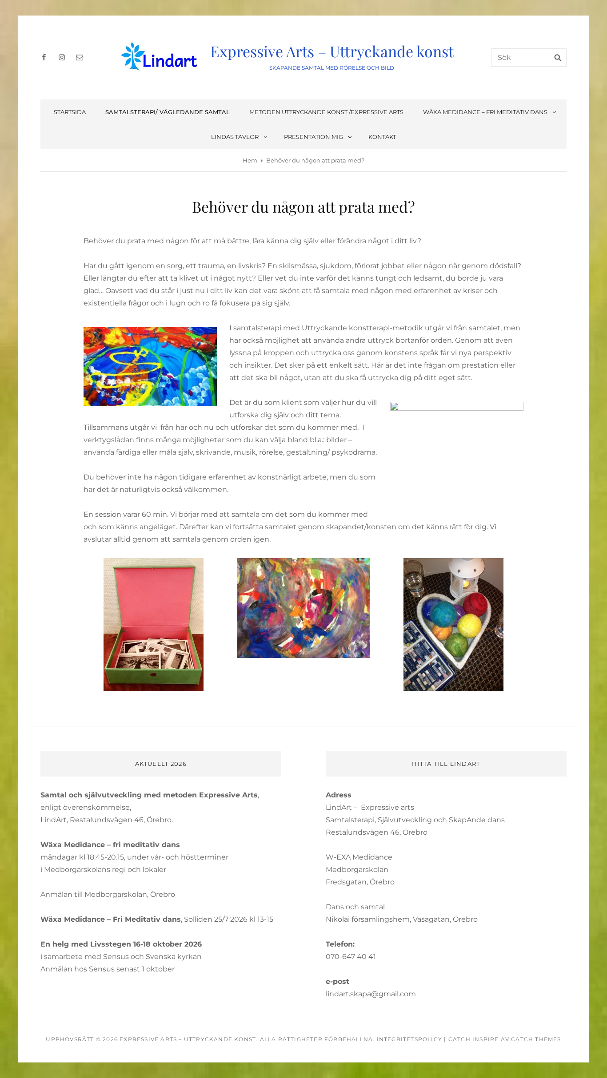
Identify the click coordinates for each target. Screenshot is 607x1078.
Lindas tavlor (235, 136)
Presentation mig (313, 136)
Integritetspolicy (409, 1039)
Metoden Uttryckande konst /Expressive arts (326, 111)
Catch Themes (536, 1039)
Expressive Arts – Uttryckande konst (332, 51)
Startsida (70, 111)
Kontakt (382, 136)
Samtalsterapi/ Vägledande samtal (167, 111)
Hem (250, 160)
